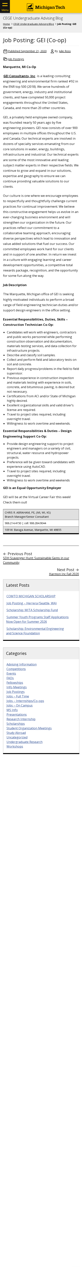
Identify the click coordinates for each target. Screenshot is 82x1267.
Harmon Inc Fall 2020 (64, 574)
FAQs (10, 678)
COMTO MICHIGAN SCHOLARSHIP (30, 596)
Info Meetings (16, 687)
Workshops (14, 746)
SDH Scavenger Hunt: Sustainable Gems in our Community (36, 560)
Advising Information (21, 664)
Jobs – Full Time (17, 696)
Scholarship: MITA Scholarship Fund (32, 610)
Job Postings (16, 59)
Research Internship (20, 719)
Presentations (16, 714)
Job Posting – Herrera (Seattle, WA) (31, 603)
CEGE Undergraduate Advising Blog (33, 18)
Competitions (16, 669)
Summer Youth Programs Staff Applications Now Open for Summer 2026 (37, 619)
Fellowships (14, 683)
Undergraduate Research (24, 742)
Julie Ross (65, 51)
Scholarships (15, 724)
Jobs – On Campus (19, 705)
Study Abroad (16, 733)
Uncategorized (16, 737)
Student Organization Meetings (29, 728)
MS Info (12, 710)
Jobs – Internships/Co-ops (25, 701)
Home (6, 24)
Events (11, 673)
